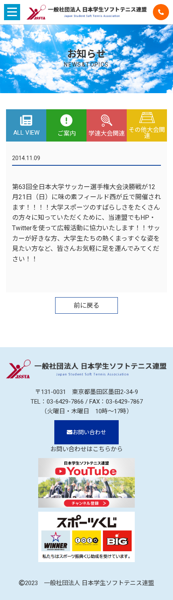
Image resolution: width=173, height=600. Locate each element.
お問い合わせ (89, 432)
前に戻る (86, 305)
